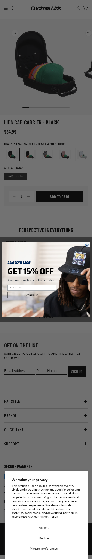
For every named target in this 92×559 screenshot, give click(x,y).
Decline (44, 538)
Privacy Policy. (48, 516)
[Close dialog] (87, 245)
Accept (44, 527)
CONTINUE (32, 295)
